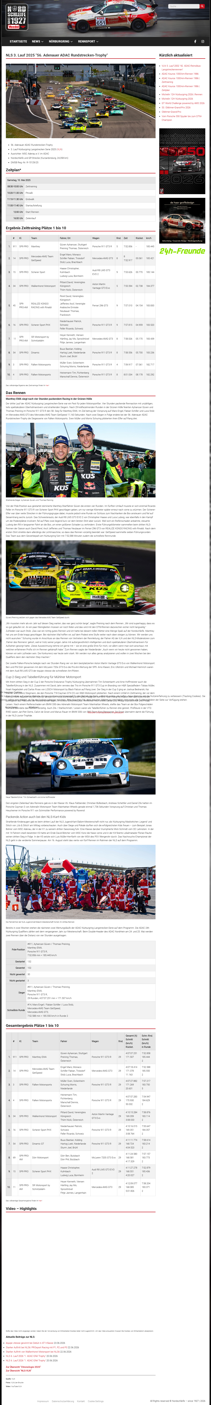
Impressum (117, 712)
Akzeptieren (11, 707)
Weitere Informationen (99, 712)
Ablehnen (34, 707)
